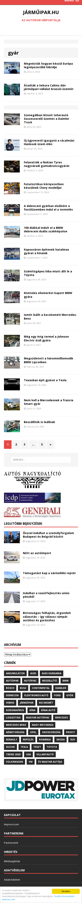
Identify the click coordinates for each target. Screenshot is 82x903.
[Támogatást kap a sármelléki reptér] (12, 581)
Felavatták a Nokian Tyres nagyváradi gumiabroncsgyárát (46, 164)
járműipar (26, 702)
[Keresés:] (41, 459)
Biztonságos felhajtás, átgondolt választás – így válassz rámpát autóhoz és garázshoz (47, 616)
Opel (33, 732)
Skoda (60, 739)
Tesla (24, 747)
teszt (37, 747)
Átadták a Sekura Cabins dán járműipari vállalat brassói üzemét (48, 87)
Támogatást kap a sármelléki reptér (49, 573)
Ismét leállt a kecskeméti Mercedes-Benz (50, 316)
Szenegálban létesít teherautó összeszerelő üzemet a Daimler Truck (46, 118)
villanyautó (45, 754)
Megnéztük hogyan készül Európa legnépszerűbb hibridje (48, 65)
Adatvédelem (12, 879)
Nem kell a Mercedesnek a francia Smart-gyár (48, 402)
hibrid (10, 702)
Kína (32, 710)
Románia (45, 739)
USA (28, 754)
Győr (69, 695)
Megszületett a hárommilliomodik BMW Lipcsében (48, 360)
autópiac (30, 680)
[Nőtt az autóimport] (12, 561)
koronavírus (15, 710)
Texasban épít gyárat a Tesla (45, 380)
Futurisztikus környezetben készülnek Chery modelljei (44, 186)
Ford (57, 695)
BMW (65, 680)
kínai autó (48, 710)
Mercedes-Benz (16, 725)
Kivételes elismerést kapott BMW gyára (48, 294)
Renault (11, 739)
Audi (33, 673)
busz (23, 688)
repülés (28, 739)
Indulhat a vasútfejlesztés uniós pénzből (46, 594)
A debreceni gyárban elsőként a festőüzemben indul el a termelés (48, 207)
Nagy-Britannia (42, 725)
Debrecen (12, 695)
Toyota (52, 747)
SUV (72, 739)
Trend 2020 (13, 754)
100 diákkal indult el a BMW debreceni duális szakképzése (45, 229)
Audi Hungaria (51, 673)
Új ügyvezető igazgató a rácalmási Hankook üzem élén (49, 142)
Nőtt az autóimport (37, 553)
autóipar (12, 680)
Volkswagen (14, 761)
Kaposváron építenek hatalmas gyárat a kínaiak (46, 251)
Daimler (60, 688)
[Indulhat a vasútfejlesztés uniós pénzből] (12, 601)
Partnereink (11, 843)
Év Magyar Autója (50, 761)
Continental (41, 688)
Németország (15, 732)
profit (70, 732)
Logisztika (13, 717)
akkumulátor (15, 673)
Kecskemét (46, 702)
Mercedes (61, 717)
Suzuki (10, 747)
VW (31, 761)
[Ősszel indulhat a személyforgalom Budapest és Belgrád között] (12, 541)
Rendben (66, 891)
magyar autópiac (38, 717)
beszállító (49, 680)
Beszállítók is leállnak (39, 422)
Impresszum (11, 824)
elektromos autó (36, 695)
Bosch (10, 688)
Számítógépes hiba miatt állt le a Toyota (48, 273)
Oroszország (51, 732)
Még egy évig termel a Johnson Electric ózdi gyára (46, 338)
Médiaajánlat (12, 861)
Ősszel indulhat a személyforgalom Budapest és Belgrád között (48, 534)
